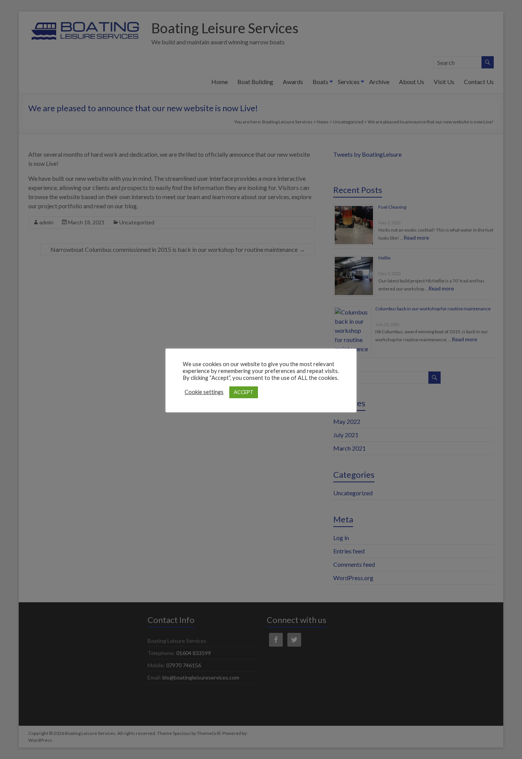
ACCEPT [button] (243, 392)
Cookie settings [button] (204, 392)
